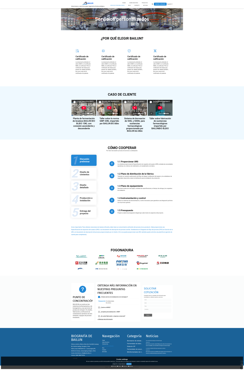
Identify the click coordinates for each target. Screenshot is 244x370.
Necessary (114, 366)
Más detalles (108, 302)
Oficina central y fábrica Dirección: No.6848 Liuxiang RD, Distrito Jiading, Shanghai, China (84, 345)
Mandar (148, 315)
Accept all (129, 363)
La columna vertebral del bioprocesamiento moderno (155, 348)
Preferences (125, 366)
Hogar (124, 2)
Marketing (131, 366)
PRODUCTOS (145, 2)
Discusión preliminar (85, 160)
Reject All (115, 363)
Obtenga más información (105, 319)
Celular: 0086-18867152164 (78, 355)
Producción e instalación (86, 199)
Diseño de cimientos (84, 173)
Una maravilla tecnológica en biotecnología (154, 340)
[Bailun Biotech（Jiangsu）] (87, 3)
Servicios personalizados (117, 5)
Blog (129, 5)
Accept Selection (122, 363)
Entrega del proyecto (85, 212)
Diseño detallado (84, 186)
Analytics (119, 366)
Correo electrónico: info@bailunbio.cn (81, 353)
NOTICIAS (145, 5)
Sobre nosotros (133, 2)
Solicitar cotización (160, 4)
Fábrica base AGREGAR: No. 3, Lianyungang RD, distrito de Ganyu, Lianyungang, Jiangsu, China (83, 350)
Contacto (136, 5)
